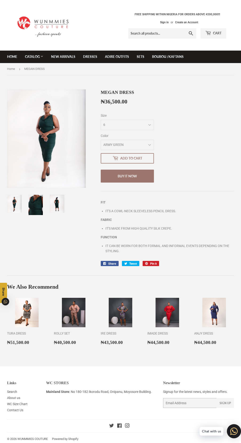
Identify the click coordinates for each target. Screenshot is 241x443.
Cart (216, 33)
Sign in (164, 22)
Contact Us (15, 410)
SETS (140, 57)
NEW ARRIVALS (63, 57)
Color (104, 136)
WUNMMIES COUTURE (32, 439)
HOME (12, 57)
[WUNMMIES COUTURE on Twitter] (111, 426)
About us (13, 398)
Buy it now (127, 176)
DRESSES (90, 57)
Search (12, 392)
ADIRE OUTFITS (117, 57)
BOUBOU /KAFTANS (168, 57)
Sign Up (225, 403)
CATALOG (32, 57)
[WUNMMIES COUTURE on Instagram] (127, 426)
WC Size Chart (17, 404)
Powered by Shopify (65, 439)
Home (11, 69)
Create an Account (186, 22)
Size (104, 115)
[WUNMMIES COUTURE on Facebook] (119, 426)
